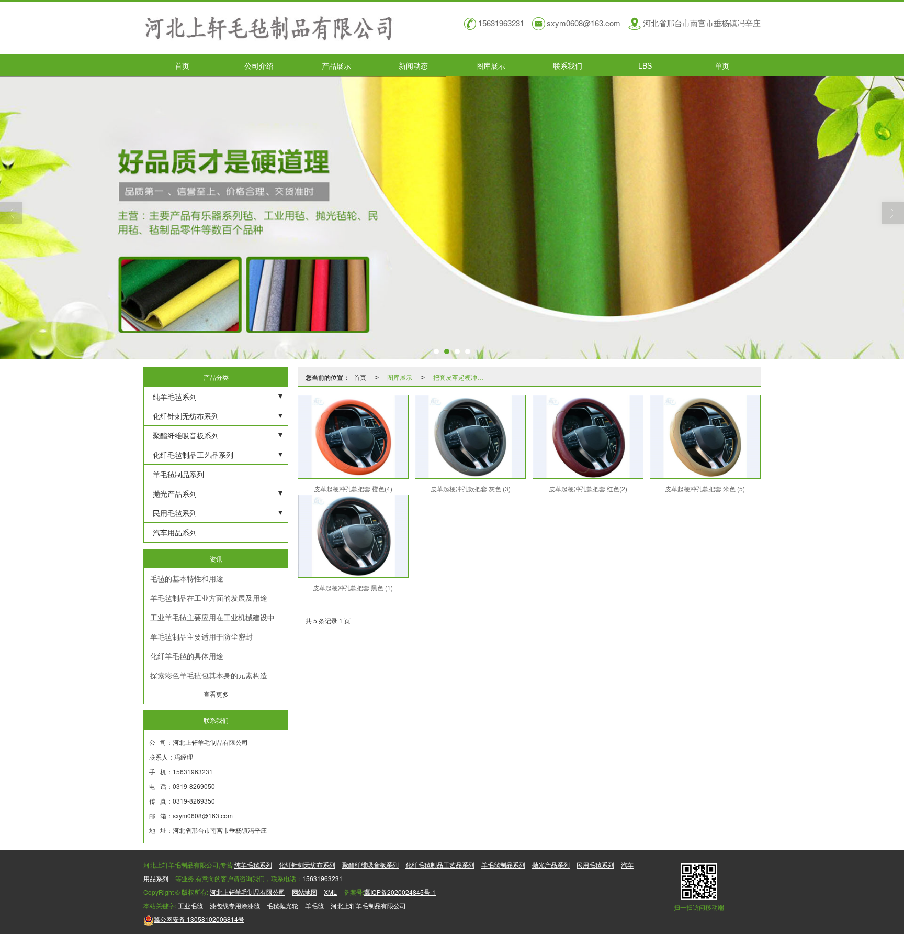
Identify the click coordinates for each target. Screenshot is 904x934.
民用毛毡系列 (175, 513)
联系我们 (567, 65)
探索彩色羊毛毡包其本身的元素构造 (208, 675)
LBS (645, 65)
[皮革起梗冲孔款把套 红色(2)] (588, 436)
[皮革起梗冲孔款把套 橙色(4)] (353, 436)
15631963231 (322, 878)
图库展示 (490, 65)
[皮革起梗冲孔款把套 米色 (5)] (705, 436)
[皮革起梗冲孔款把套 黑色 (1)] (353, 536)
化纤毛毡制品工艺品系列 (193, 454)
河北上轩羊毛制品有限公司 (247, 891)
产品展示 (336, 65)
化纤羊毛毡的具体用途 (186, 656)
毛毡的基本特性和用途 (186, 578)
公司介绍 (259, 65)
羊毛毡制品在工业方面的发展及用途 (208, 597)
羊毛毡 (314, 905)
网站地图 (304, 891)
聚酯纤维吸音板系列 (186, 435)
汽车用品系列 (175, 532)
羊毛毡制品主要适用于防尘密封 (201, 636)
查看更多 (216, 693)
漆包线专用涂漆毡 (235, 905)
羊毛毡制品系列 (178, 474)
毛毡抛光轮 (282, 905)
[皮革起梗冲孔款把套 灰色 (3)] (470, 436)
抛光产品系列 (175, 493)
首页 (182, 65)
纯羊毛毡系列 (175, 396)
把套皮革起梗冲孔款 (461, 376)
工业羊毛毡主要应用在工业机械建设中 (212, 617)
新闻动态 (413, 65)
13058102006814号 (199, 919)
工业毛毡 (190, 905)
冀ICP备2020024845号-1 (400, 891)
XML (330, 891)
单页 (722, 65)
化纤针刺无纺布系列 (186, 416)
